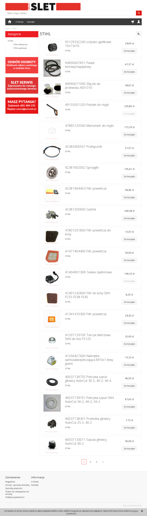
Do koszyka (129, 50)
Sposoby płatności (13, 488)
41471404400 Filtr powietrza (85, 251)
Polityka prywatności (14, 497)
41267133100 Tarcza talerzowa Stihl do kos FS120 (88, 337)
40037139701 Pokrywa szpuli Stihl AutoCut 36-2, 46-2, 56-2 (89, 399)
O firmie (20, 21)
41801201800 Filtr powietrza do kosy (88, 232)
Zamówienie (12, 477)
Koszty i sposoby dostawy (17, 485)
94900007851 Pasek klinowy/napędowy (80, 65)
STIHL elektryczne (20, 44)
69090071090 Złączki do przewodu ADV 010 (82, 85)
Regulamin (10, 481)
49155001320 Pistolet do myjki (87, 104)
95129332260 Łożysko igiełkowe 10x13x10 (88, 44)
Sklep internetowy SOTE (132, 505)
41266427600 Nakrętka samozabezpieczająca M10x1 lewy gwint (89, 360)
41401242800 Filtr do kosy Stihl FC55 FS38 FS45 (87, 295)
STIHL (68, 50)
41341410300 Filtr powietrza (85, 314)
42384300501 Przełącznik (83, 146)
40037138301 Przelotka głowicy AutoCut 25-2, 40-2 (87, 420)
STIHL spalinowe (20, 48)
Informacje (38, 477)
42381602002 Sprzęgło (82, 167)
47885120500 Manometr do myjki (89, 125)
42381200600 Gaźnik (80, 209)
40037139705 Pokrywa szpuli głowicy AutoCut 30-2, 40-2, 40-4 (88, 378)
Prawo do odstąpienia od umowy (17, 492)
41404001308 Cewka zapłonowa (88, 272)
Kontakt (31, 21)
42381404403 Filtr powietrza (85, 188)
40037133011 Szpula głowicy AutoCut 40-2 (86, 441)
